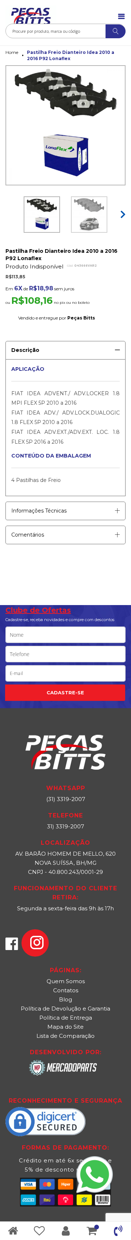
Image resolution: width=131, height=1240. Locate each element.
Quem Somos (66, 981)
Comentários (27, 534)
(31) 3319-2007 (65, 799)
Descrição (25, 350)
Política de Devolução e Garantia (65, 1008)
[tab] (65, 347)
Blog (65, 999)
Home (11, 52)
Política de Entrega (65, 1017)
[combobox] (65, 31)
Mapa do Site (65, 1026)
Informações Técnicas (39, 510)
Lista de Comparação (65, 1035)
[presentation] (122, 211)
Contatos (65, 990)
